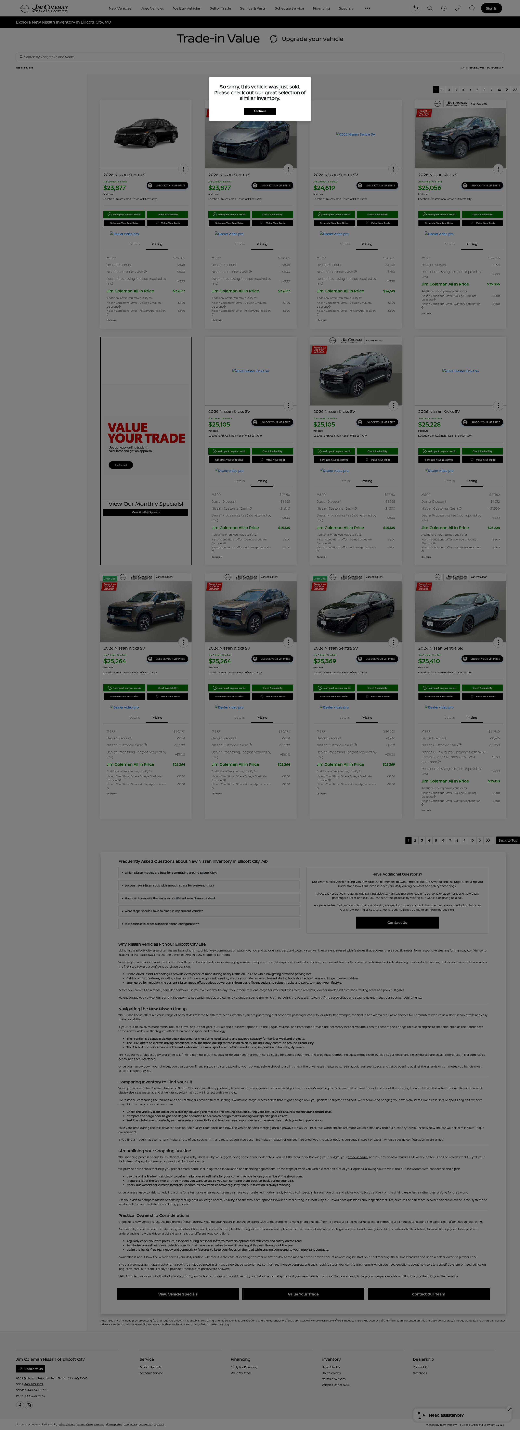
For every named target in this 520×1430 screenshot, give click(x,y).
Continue (260, 111)
